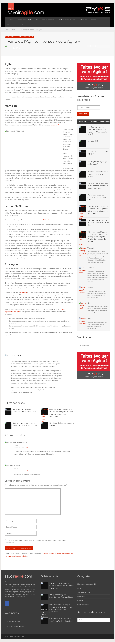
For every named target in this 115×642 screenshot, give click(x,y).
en (106, 25)
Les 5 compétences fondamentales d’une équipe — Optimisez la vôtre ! (97, 130)
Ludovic (90, 268)
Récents (94, 121)
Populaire (82, 121)
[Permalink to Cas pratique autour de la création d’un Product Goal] (82, 250)
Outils (79, 588)
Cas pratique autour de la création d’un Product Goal (25, 424)
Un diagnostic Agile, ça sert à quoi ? (97, 162)
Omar (16, 445)
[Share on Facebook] (99, 46)
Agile (13, 30)
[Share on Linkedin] (108, 46)
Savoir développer (83, 592)
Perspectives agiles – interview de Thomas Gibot (24, 410)
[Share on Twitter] (102, 46)
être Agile (23, 292)
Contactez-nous (83, 605)
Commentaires (105, 121)
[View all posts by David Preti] (6, 355)
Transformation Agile (25, 36)
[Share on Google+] (105, 46)
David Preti (16, 48)
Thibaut (90, 248)
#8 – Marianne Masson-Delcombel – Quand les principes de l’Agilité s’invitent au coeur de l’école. (97, 236)
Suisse (13, 36)
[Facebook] (7, 603)
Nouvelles (80, 600)
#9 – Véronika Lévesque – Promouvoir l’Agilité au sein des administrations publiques (61, 412)
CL (88, 303)
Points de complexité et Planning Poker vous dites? (97, 174)
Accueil (7, 30)
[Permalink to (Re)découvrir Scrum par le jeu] (82, 305)
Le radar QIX (92, 141)
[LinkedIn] (104, 636)
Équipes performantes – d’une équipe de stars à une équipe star (97, 185)
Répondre (28, 448)
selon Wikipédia (44, 220)
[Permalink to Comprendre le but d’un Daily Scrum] (82, 289)
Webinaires (81, 596)
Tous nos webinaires (16, 626)
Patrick (90, 318)
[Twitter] (108, 636)
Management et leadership (86, 584)
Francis (90, 287)
